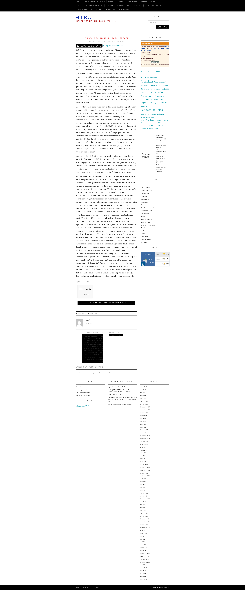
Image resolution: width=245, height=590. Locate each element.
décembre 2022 (145, 499)
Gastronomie (156, 5)
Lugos (148, 117)
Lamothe (163, 102)
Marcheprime (160, 120)
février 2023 (144, 493)
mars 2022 (143, 510)
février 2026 (144, 401)
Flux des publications (82, 390)
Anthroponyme (153, 77)
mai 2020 (143, 573)
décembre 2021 (144, 519)
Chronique (159, 96)
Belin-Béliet (149, 89)
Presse (155, 123)
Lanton (144, 106)
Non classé (144, 228)
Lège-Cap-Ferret (148, 120)
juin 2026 (143, 390)
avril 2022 (143, 507)
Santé (155, 126)
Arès (156, 82)
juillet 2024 (143, 450)
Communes (143, 2)
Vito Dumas (119, 394)
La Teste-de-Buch (152, 109)
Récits (143, 234)
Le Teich (160, 114)
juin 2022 (143, 502)
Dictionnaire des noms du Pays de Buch (90, 5)
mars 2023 (143, 490)
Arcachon (147, 81)
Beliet (166, 85)
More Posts (90, 323)
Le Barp (144, 114)
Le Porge (152, 114)
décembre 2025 (145, 407)
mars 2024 (143, 461)
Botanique (144, 196)
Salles (151, 126)
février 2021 (144, 548)
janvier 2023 (144, 496)
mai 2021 (142, 539)
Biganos (165, 89)
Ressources (138, 5)
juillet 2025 (143, 415)
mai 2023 (142, 487)
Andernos (145, 77)
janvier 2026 (144, 404)
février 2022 (144, 513)
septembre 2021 (145, 527)
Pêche (160, 123)
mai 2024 (143, 456)
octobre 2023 (144, 473)
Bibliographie (120, 2)
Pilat (152, 123)
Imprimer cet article (114, 46)
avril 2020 (143, 576)
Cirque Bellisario (123, 387)
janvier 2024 (144, 464)
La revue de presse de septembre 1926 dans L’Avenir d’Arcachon (161, 139)
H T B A (83, 17)
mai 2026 (143, 392)
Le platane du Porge (116, 335)
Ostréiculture (145, 123)
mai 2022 (142, 504)
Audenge (163, 82)
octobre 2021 (144, 525)
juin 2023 (143, 484)
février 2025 (144, 430)
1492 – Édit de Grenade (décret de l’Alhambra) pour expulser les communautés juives (122, 399)
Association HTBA (82, 9)
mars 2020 (143, 579)
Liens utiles (110, 5)
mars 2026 (143, 398)
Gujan (161, 99)
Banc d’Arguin (144, 85)
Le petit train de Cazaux (123, 404)
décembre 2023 (145, 467)
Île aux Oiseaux (154, 128)
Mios (166, 120)
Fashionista (157, 587)
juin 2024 (143, 453)
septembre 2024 (145, 444)
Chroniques (82, 313)
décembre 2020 (145, 553)
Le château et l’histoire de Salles (160, 163)
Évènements (110, 9)
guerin (110, 397)
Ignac (156, 103)
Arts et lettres (145, 188)
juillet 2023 (143, 482)
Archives (143, 185)
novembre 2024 (145, 438)
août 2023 (143, 479)
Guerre (156, 99)
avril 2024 (143, 459)
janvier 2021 (143, 550)
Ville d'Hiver (161, 126)
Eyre (151, 99)
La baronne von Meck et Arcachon (161, 169)
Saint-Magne (144, 126)
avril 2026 (143, 395)
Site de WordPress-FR (83, 395)
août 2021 (143, 530)
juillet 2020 (143, 568)
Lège (152, 117)
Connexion (79, 387)
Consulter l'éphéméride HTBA (150, 72)
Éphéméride (144, 128)
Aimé (103, 41)
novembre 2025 (145, 410)
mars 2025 (143, 427)
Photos (110, 2)
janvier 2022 (144, 516)
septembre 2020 (145, 562)
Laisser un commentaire (116, 41)
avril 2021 (143, 542)
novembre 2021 (145, 522)
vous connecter (88, 373)
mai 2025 (143, 421)
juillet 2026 (143, 387)
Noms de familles (146, 219)
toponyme (144, 242)
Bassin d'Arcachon (156, 85)
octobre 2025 (144, 413)
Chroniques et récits (124, 5)
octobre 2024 (144, 441)
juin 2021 (142, 536)
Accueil (79, 2)
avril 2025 (143, 424)
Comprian (145, 99)
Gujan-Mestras (147, 102)
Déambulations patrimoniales (95, 2)
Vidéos (147, 5)
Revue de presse (123, 9)
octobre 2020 (144, 559)
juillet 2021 (143, 533)
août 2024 (143, 447)
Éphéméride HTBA (147, 211)
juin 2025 (143, 418)
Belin (143, 89)
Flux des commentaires (83, 392)
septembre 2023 (145, 476)
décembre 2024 (145, 436)
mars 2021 (143, 545)
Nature (152, 2)
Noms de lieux (145, 222)
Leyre (143, 117)
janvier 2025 (144, 433)
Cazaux (144, 96)
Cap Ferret (145, 92)
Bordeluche (94, 313)
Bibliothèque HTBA (97, 9)
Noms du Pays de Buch (148, 225)
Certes (151, 96)
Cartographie (132, 2)
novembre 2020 (145, 556)
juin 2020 (143, 571)
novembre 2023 (145, 470)
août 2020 (143, 565)
